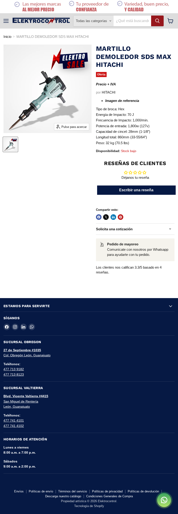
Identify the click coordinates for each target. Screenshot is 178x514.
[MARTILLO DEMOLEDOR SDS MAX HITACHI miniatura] (10, 144)
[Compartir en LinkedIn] (113, 217)
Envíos (19, 491)
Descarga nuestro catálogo (63, 496)
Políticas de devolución (143, 491)
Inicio (7, 37)
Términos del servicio (72, 491)
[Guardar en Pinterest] (120, 217)
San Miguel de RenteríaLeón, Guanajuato (25, 401)
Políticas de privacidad (107, 491)
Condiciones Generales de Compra (109, 496)
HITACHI (108, 92)
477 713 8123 (13, 374)
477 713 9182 (13, 369)
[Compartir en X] (106, 217)
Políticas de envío (41, 491)
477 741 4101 (13, 420)
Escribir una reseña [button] (136, 190)
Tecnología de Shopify (89, 506)
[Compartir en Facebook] (99, 217)
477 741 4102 (13, 426)
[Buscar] (157, 21)
